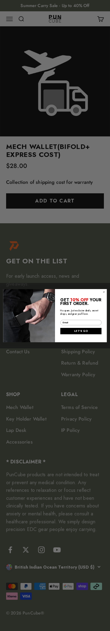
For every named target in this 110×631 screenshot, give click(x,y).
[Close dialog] (103, 291)
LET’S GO (80, 330)
